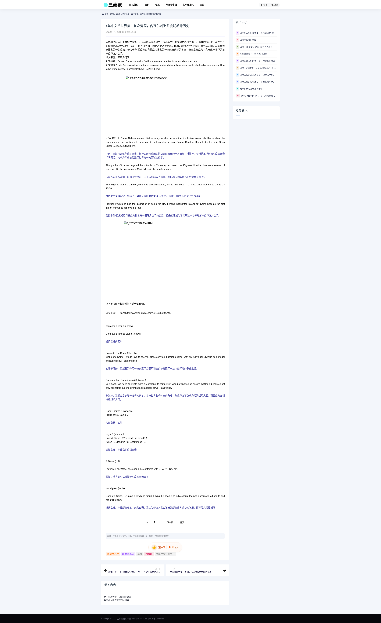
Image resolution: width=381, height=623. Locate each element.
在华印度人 (188, 4)
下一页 (170, 522)
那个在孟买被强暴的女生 (251, 89)
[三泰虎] (112, 5)
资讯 (147, 4)
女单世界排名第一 (165, 554)
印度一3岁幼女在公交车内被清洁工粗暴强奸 (258, 68)
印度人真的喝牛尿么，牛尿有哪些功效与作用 (258, 82)
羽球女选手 (113, 554)
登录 (265, 5)
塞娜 (139, 554)
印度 (112, 14)
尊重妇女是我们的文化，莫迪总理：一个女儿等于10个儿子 (259, 96)
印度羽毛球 (128, 554)
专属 (157, 4)
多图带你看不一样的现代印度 (253, 54)
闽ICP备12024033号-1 (157, 619)
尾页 (182, 522)
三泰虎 (116, 536)
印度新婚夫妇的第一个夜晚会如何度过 (257, 61)
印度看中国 (171, 4)
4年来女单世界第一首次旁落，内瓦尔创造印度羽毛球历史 (138, 14)
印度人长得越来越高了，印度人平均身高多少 (258, 75)
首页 (106, 14)
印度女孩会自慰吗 (248, 40)
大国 (202, 4)
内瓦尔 (149, 554)
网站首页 (133, 4)
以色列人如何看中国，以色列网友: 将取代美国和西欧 (258, 33)
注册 (276, 5)
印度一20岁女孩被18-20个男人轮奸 (256, 47)
